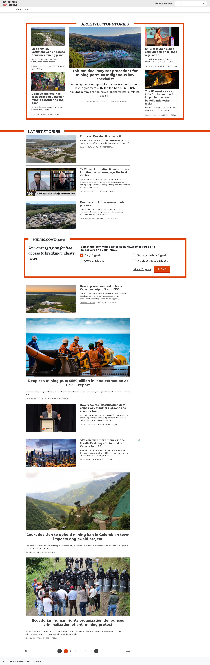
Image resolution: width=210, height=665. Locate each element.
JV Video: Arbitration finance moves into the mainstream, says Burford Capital (104, 172)
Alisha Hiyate (36, 114)
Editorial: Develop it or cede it (100, 136)
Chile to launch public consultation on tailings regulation (161, 52)
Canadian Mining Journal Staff (94, 101)
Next (162, 269)
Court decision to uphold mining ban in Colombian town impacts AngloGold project (77, 537)
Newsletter (163, 3)
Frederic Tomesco (87, 303)
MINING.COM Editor (34, 398)
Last (128, 651)
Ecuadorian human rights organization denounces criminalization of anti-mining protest (78, 622)
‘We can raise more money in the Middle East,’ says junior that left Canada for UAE (102, 443)
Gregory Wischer (151, 115)
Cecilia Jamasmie (152, 66)
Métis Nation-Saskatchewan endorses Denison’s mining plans (48, 52)
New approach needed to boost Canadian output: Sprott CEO (101, 288)
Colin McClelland (87, 147)
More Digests (142, 269)
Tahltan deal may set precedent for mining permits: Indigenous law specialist (105, 75)
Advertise (16, 9)
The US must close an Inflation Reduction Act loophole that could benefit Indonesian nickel (160, 97)
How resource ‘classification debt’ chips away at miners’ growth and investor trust (103, 408)
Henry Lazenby (86, 191)
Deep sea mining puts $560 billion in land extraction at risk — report (78, 383)
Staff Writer (31, 552)
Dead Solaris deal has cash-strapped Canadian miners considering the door (47, 98)
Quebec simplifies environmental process (102, 204)
